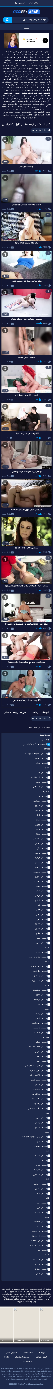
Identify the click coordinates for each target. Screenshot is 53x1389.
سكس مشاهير (40, 1175)
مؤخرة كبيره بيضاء (32, 63)
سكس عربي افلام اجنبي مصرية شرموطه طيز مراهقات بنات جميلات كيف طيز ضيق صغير (26, 90)
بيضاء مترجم (9, 57)
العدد (48, 1113)
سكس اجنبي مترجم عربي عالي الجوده (24, 52)
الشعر (47, 1009)
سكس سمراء (40, 1146)
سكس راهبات (41, 1014)
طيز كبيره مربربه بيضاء (29, 85)
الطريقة (46, 1038)
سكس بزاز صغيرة (39, 967)
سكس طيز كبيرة (39, 981)
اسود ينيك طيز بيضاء (38, 110)
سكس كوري (41, 905)
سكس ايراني (41, 830)
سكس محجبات (40, 1028)
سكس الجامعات (39, 1222)
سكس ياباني (41, 938)
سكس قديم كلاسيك (38, 778)
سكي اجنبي (19, 63)
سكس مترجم (41, 1213)
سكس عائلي (41, 1274)
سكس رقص (41, 1061)
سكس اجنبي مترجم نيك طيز (32, 82)
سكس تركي (42, 849)
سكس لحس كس (39, 1080)
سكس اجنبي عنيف (14, 96)
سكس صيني (41, 886)
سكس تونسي (41, 853)
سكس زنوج (42, 1142)
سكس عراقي (41, 891)
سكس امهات (41, 1269)
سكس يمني (41, 943)
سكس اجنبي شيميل (31, 96)
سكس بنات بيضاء (29, 66)
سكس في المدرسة (38, 1246)
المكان (47, 1217)
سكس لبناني (41, 915)
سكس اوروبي (41, 825)
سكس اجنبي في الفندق (20, 99)
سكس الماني (41, 815)
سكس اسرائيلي (40, 801)
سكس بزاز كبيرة (40, 971)
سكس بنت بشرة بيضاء (28, 74)
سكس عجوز (41, 995)
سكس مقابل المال (39, 1094)
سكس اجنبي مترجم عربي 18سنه (26, 77)
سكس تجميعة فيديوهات (36, 754)
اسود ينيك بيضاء (19, 110)
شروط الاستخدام (22, 1357)
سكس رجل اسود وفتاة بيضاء (34, 1137)
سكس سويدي (40, 882)
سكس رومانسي (40, 1184)
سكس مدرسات (40, 1170)
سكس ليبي (42, 919)
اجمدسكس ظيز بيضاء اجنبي (35, 744)
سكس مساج (41, 1085)
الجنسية (46, 792)
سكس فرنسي (40, 896)
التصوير (47, 768)
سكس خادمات (40, 1156)
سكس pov (42, 773)
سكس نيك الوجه (39, 1099)
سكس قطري (41, 901)
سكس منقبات (40, 1033)
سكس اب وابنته (40, 1260)
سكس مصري (40, 924)
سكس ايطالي (41, 834)
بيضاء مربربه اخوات (24, 88)
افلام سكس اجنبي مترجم (32, 104)
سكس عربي (42, 1208)
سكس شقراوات (40, 1019)
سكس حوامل (41, 952)
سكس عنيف (41, 1194)
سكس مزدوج (41, 1127)
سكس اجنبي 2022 (11, 74)
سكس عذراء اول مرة (38, 957)
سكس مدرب (41, 1165)
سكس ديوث (41, 1056)
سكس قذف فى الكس (37, 1075)
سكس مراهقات (40, 1000)
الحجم (47, 962)
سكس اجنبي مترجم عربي (26, 60)
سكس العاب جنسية (38, 1047)
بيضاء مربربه (44, 60)
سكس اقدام (41, 1042)
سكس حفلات (41, 1227)
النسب (47, 1255)
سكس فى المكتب (39, 1241)
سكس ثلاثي (41, 1118)
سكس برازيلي (41, 844)
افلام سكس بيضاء (23, 112)
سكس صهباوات (39, 1023)
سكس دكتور (41, 1161)
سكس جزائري (41, 858)
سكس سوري (41, 877)
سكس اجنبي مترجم (42, 87)
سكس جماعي (41, 1123)
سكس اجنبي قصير (18, 115)
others (47, 749)
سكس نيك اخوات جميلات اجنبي (30, 57)
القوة (48, 1179)
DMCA (6, 1357)
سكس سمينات (40, 990)
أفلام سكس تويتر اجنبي (22, 71)
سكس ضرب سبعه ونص (36, 1066)
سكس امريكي (41, 820)
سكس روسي (41, 867)
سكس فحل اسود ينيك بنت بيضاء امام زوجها (31, 55)
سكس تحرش (41, 1052)
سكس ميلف (41, 1004)
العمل (47, 1151)
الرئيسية (42, 1353)
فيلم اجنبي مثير (37, 99)
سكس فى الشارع (39, 1236)
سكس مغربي (41, 929)
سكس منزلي (41, 1250)
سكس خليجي (41, 863)
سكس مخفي (41, 782)
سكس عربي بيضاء (11, 85)
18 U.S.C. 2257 (26, 1362)
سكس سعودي (40, 872)
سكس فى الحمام (39, 1231)
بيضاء (47, 77)
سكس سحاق (41, 759)
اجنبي (47, 52)
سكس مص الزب (39, 1090)
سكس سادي (41, 1189)
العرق (47, 1132)
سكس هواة (41, 763)
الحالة (47, 948)
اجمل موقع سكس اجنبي (28, 68)
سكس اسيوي (40, 806)
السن (47, 986)
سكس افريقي (41, 811)
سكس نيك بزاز (40, 1104)
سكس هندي (41, 934)
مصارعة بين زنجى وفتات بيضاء (33, 107)
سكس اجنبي (41, 1203)
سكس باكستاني (40, 839)
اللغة (48, 1198)
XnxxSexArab (23, 1384)
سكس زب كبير (40, 976)
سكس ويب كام (40, 787)
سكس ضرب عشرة (38, 1071)
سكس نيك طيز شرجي (37, 1109)
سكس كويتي (41, 910)
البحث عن (46, 740)
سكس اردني (42, 796)
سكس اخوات (41, 1264)
